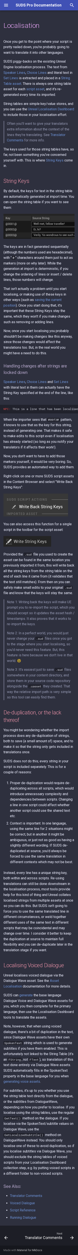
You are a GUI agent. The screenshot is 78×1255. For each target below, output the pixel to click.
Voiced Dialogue (22, 1203)
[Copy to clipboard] (73, 409)
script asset (35, 89)
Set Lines (10, 78)
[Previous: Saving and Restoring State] (6, 1237)
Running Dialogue (23, 1217)
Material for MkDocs (29, 1250)
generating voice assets (21, 1081)
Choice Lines (37, 73)
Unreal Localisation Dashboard (51, 109)
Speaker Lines (14, 73)
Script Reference (23, 1210)
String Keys (54, 160)
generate (26, 995)
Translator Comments (26, 1196)
